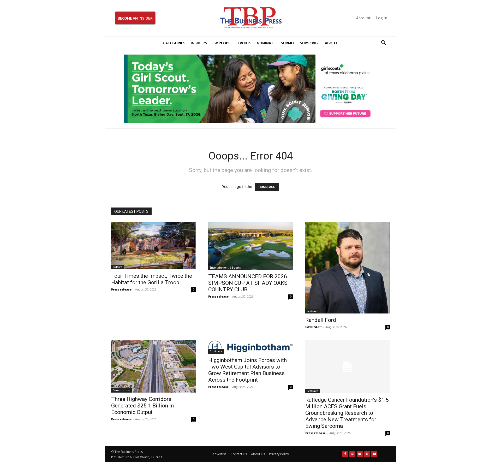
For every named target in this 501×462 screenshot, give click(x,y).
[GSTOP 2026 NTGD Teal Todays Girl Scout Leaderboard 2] (250, 89)
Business (216, 351)
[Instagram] (352, 454)
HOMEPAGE (267, 187)
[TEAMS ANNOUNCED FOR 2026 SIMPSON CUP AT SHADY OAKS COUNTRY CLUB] (250, 246)
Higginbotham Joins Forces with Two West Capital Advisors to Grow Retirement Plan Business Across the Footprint (247, 370)
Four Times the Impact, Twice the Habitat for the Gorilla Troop (151, 279)
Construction (121, 390)
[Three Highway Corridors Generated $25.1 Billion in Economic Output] (153, 366)
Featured (313, 311)
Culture (117, 267)
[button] (381, 43)
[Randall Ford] (347, 267)
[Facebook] (345, 454)
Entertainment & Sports (225, 267)
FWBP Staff (313, 327)
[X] (367, 454)
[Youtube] (374, 454)
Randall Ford (320, 320)
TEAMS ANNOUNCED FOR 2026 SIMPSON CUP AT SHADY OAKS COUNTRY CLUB (248, 283)
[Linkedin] (360, 454)
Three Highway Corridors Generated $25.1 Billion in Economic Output (142, 405)
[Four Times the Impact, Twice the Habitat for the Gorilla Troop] (153, 245)
